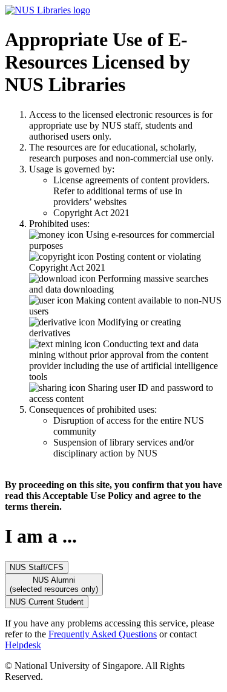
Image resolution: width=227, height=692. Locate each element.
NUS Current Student (47, 601)
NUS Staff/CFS (37, 567)
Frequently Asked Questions (102, 634)
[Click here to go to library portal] (47, 10)
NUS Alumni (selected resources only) (54, 584)
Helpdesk (23, 645)
